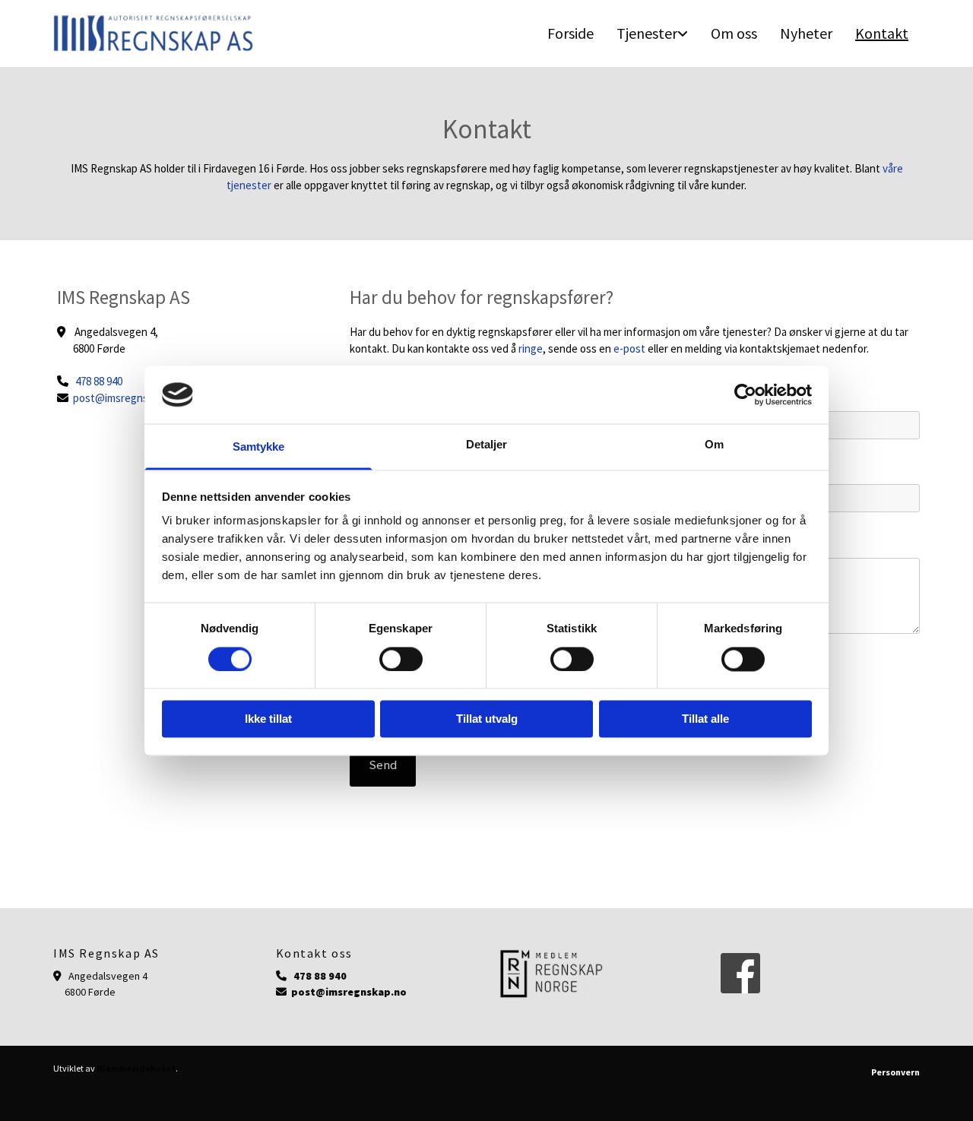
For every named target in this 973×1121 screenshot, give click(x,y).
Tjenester (646, 33)
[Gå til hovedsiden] (153, 33)
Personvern (895, 1072)
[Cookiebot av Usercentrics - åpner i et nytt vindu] (745, 394)
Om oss (734, 33)
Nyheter (806, 33)
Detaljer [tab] (487, 445)
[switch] (401, 659)
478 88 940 (98, 381)
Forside (570, 33)
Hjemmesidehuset (136, 1068)
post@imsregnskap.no (126, 398)
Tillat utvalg (487, 719)
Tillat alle (705, 719)
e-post (629, 348)
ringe (530, 348)
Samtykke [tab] (259, 447)
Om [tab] (714, 445)
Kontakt (881, 33)
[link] (652, 33)
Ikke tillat (268, 719)
